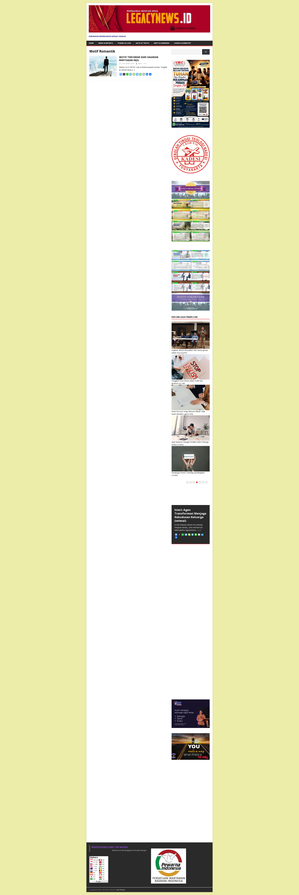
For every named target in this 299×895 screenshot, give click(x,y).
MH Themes (121, 890)
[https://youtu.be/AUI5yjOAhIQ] (206, 52)
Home (91, 43)
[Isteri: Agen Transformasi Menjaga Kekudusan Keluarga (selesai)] (191, 492)
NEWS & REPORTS (105, 43)
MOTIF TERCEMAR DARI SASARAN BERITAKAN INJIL (138, 59)
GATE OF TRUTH (142, 43)
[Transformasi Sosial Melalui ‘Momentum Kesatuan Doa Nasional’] (191, 567)
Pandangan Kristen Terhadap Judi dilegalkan (188, 473)
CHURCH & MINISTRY (182, 43)
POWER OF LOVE (124, 43)
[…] (133, 70)
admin (140, 63)
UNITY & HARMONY (161, 43)
